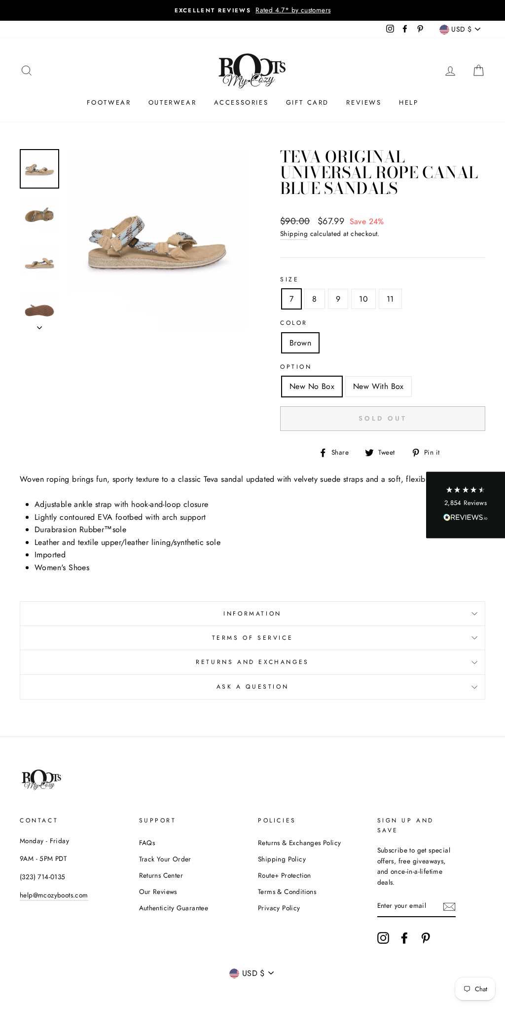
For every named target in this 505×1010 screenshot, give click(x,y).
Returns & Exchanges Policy (299, 843)
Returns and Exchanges (252, 662)
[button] (465, 505)
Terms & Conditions (287, 891)
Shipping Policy (282, 859)
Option (296, 366)
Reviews (363, 102)
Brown (300, 343)
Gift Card (307, 102)
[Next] (39, 325)
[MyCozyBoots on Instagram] (383, 938)
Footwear (109, 102)
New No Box (311, 386)
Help (408, 102)
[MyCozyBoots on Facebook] (404, 938)
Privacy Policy (279, 908)
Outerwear (172, 102)
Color (294, 322)
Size (289, 279)
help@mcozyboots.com (54, 895)
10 (363, 299)
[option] (252, 10)
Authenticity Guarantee (174, 908)
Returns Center (161, 875)
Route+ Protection (284, 875)
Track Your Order (165, 859)
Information (252, 613)
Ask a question (252, 686)
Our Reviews (158, 891)
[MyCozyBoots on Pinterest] (426, 938)
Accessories (241, 102)
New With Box (378, 386)
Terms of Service (252, 637)
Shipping (294, 233)
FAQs (147, 843)
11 (390, 299)
